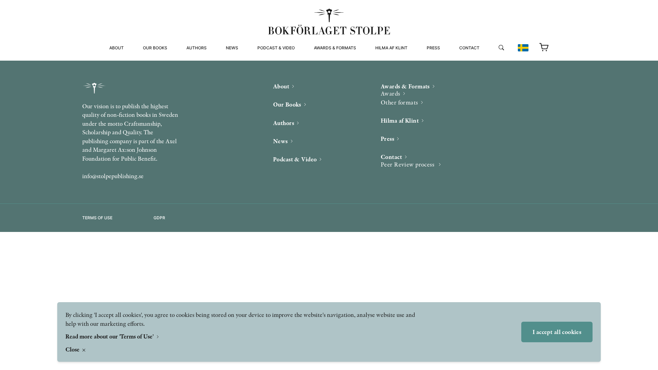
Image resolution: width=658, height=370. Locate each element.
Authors (196, 47)
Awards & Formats (335, 47)
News (232, 47)
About (116, 47)
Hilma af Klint (391, 47)
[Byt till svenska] (523, 47)
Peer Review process (484, 61)
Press (433, 47)
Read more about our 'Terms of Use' (110, 336)
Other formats (332, 69)
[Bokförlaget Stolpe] (329, 21)
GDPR (159, 217)
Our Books (155, 47)
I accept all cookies (557, 332)
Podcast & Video (276, 47)
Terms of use (97, 217)
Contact (469, 47)
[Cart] (544, 47)
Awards (390, 93)
